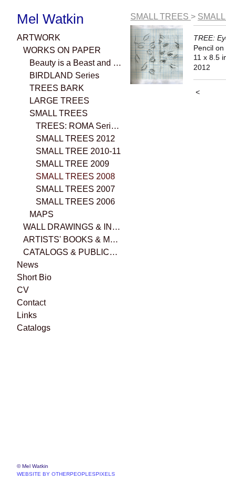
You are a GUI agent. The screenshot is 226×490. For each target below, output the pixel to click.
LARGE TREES (59, 100)
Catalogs (33, 327)
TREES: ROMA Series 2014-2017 (79, 125)
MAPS (41, 214)
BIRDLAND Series (64, 75)
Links (27, 315)
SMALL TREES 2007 (75, 189)
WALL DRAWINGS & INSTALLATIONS (72, 226)
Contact (31, 302)
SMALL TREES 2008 (75, 176)
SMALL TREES (58, 113)
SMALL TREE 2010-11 (78, 151)
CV (23, 289)
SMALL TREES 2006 (75, 201)
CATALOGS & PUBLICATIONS (72, 252)
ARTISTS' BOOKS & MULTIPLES (72, 239)
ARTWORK (38, 37)
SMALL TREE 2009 (72, 163)
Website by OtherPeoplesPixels (66, 474)
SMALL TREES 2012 (75, 138)
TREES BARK (56, 88)
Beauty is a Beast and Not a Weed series (75, 62)
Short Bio (34, 277)
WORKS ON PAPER (62, 50)
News (27, 264)
